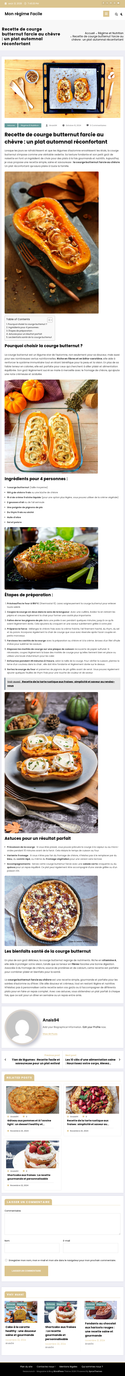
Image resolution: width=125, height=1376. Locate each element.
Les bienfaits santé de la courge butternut (30, 337)
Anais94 (53, 125)
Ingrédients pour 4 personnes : (23, 327)
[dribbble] (110, 3)
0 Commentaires (98, 125)
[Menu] (106, 14)
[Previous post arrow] (5, 1060)
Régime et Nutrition (30, 125)
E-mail (66, 1240)
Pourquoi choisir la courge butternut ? (27, 324)
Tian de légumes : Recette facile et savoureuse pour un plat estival (36, 1061)
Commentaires (13, 1210)
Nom (7, 1240)
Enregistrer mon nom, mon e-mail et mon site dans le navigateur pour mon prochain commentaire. (62, 1260)
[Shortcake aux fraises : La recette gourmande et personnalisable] (32, 1154)
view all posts (50, 1034)
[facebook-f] (103, 3)
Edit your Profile (91, 1027)
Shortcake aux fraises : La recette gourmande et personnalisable (28, 1177)
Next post (70, 1055)
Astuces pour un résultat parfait (25, 334)
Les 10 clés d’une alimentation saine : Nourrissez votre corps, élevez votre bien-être (90, 1062)
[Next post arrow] (119, 1060)
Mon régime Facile (23, 14)
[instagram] (114, 3)
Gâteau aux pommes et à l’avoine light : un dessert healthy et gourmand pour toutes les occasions (29, 1122)
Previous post (52, 1055)
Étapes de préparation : (21, 330)
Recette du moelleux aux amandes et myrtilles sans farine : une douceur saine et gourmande (80, 1338)
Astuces (11, 125)
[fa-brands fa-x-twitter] (107, 3)
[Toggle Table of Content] (48, 320)
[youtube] (118, 3)
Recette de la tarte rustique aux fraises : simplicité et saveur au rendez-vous (87, 1122)
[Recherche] (116, 14)
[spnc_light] (122, 14)
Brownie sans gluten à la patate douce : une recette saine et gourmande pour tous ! (40, 1335)
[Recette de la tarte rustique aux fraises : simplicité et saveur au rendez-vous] (92, 1099)
